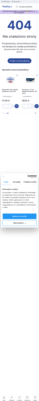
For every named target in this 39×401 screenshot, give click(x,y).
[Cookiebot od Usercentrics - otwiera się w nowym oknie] (28, 176)
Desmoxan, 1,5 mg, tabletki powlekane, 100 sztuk (29, 91)
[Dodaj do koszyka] (17, 106)
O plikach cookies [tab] (30, 182)
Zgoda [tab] (6, 182)
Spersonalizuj (18, 223)
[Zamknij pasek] (36, 12)
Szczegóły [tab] (16, 182)
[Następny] (35, 113)
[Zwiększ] (12, 106)
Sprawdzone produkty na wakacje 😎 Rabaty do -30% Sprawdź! (18, 11)
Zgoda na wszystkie (19, 216)
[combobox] (25, 7)
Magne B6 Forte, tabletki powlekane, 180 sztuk (10, 90)
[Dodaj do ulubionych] (17, 75)
